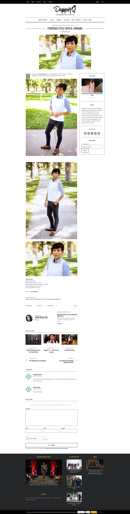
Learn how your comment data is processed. (57, 448)
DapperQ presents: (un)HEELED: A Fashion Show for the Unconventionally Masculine (95, 472)
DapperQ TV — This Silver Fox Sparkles (51, 351)
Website (63, 428)
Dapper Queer (29, 299)
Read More (59, 323)
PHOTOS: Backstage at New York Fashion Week (33, 351)
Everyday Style (43, 74)
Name (27, 428)
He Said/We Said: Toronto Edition (74, 504)
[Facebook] (85, 133)
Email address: (85, 144)
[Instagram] (95, 133)
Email (45, 428)
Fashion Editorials (57, 25)
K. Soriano (43, 299)
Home (28, 2)
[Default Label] (92, 133)
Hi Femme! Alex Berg (69, 350)
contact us (33, 499)
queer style (57, 299)
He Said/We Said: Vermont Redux (74, 487)
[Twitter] (88, 133)
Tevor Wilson (34, 291)
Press (32, 2)
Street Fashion (66, 25)
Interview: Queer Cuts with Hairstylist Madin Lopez (67, 315)
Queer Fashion (50, 299)
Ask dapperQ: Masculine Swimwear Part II (66, 360)
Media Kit (38, 2)
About (44, 2)
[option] (33, 343)
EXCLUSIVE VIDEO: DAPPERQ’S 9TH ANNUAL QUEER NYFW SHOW (43, 485)
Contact (51, 2)
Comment (28, 409)
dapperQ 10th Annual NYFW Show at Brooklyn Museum (92, 94)
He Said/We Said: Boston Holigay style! (74, 471)
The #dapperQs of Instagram (37, 359)
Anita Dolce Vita (66, 31)
